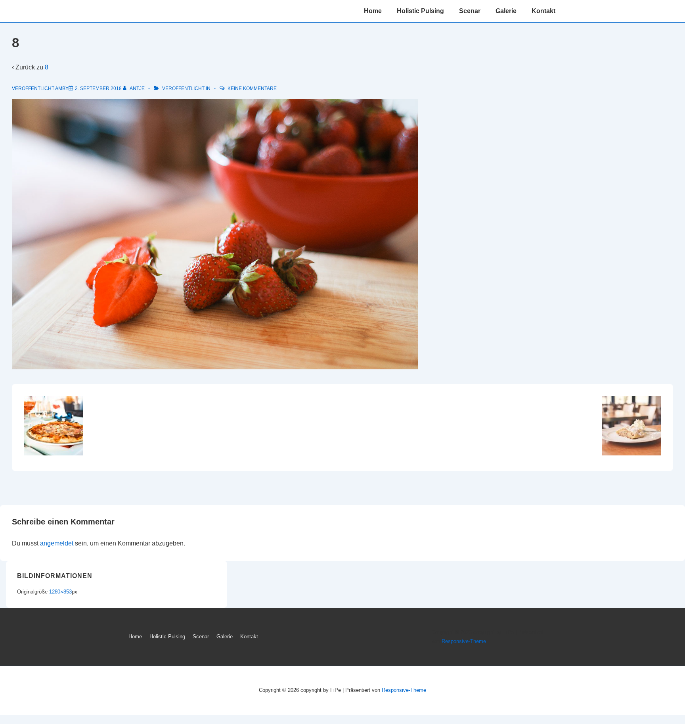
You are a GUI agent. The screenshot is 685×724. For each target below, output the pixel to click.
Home (373, 11)
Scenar (469, 11)
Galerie (506, 11)
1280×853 (60, 592)
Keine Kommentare (252, 88)
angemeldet (56, 543)
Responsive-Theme (464, 641)
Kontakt (543, 11)
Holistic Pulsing (420, 11)
